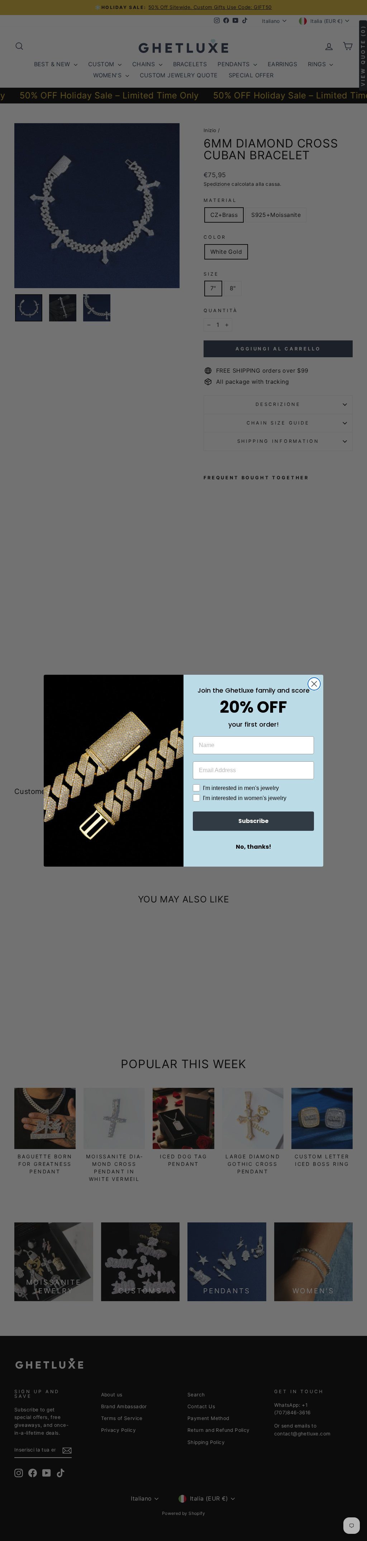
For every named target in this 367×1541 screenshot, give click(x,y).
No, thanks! (253, 847)
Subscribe (253, 821)
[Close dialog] (314, 684)
